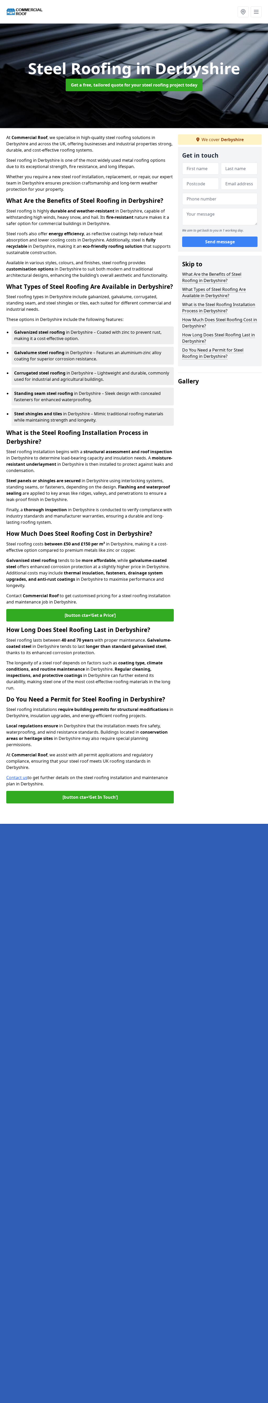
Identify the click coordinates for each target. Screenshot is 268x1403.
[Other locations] (243, 11)
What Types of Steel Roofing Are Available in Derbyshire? (214, 292)
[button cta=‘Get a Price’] (90, 615)
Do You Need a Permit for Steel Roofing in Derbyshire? (212, 353)
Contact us (16, 777)
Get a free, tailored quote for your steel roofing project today (134, 85)
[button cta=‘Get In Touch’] (90, 797)
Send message (220, 242)
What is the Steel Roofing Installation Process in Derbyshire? (218, 308)
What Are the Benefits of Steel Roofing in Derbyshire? (211, 277)
